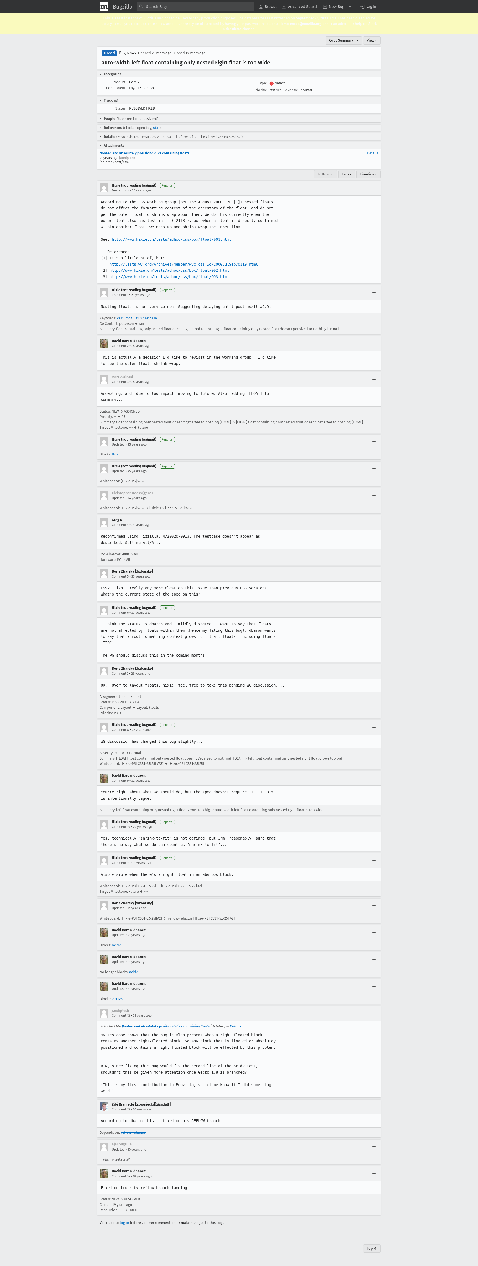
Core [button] (134, 82)
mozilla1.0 (133, 318)
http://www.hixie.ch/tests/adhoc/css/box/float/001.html (171, 239)
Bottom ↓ (325, 174)
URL (156, 128)
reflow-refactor (133, 1132)
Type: (262, 83)
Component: (116, 88)
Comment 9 (120, 781)
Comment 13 (121, 1109)
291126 (117, 999)
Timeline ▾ (368, 174)
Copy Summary (341, 40)
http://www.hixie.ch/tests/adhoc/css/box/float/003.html (169, 277)
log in (124, 1223)
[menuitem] (268, 6)
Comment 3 (120, 382)
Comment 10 (121, 827)
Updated (118, 444)
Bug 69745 (127, 53)
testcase (150, 318)
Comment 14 (121, 1176)
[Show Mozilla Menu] (104, 6)
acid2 (116, 945)
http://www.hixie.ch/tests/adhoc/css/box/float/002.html (169, 270)
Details (372, 153)
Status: (120, 108)
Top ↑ (372, 1248)
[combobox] (195, 6)
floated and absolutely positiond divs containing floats (144, 153)
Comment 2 (120, 346)
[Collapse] (374, 187)
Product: (119, 82)
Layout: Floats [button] (141, 88)
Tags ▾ (347, 174)
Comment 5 (120, 576)
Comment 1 (120, 295)
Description (120, 190)
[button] (367, 6)
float (116, 454)
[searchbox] (195, 6)
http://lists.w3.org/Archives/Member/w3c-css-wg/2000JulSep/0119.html (184, 264)
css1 (120, 318)
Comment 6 (120, 613)
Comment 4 (120, 525)
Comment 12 (121, 1016)
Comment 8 (120, 730)
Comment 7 (120, 673)
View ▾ (372, 40)
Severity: (291, 90)
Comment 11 (121, 863)
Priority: (260, 90)
